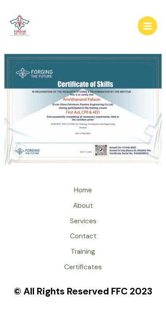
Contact (83, 236)
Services (83, 221)
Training (83, 251)
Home (83, 190)
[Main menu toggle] (147, 26)
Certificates (83, 267)
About (83, 205)
